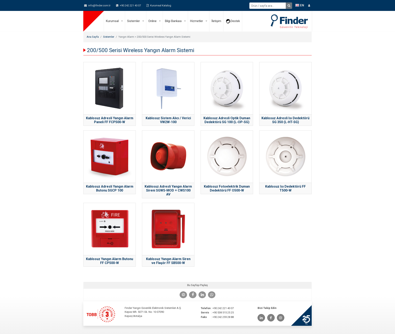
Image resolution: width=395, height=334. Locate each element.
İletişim (216, 21)
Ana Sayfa (93, 36)
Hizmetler (197, 21)
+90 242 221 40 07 (130, 5)
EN (301, 5)
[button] (309, 5)
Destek (235, 21)
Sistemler (134, 21)
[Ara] (289, 5)
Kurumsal (113, 21)
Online (152, 21)
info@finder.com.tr (99, 5)
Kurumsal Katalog (160, 5)
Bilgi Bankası (173, 21)
